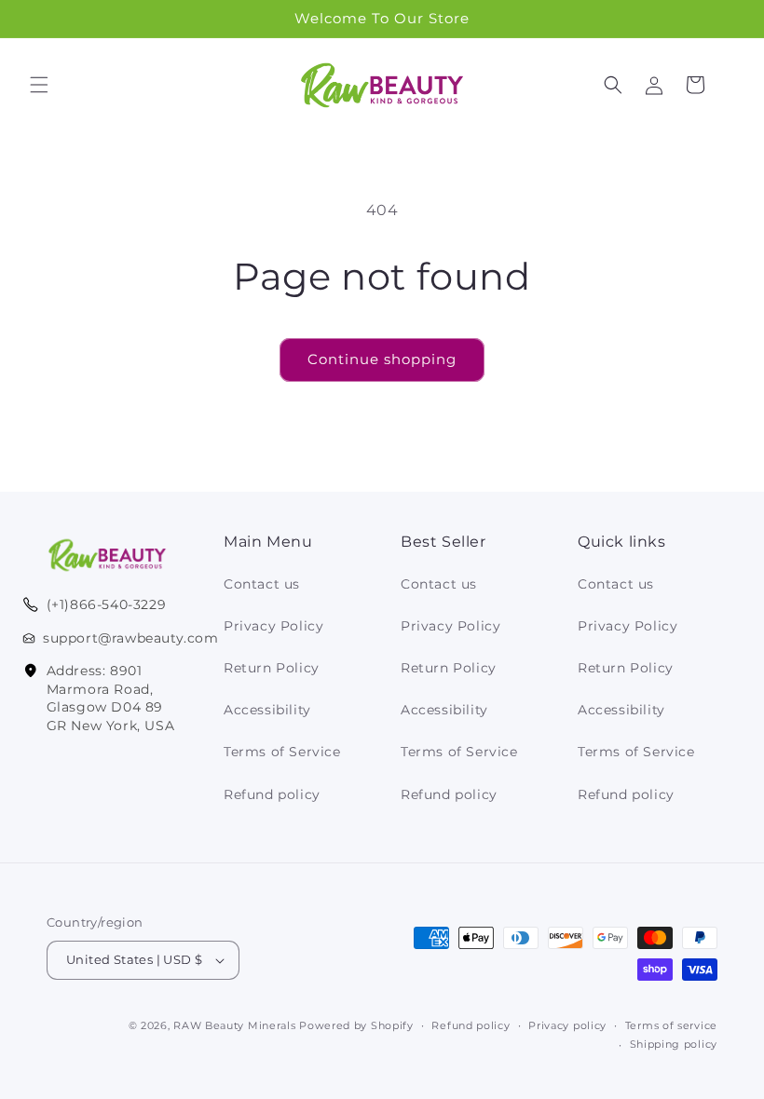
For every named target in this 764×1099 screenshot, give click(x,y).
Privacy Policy (273, 625)
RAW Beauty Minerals (234, 1025)
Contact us (262, 584)
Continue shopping (382, 359)
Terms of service (671, 1025)
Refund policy (272, 794)
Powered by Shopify (356, 1025)
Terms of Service (282, 751)
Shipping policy (674, 1044)
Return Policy (272, 667)
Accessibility (267, 709)
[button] (39, 84)
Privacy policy (567, 1025)
